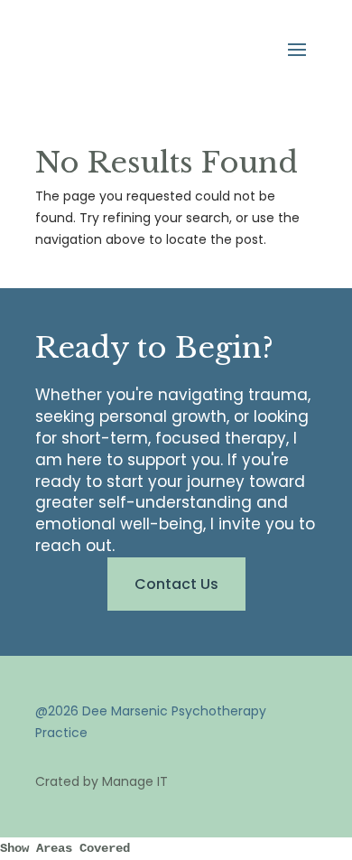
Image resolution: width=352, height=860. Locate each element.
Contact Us (176, 584)
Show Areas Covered (65, 848)
